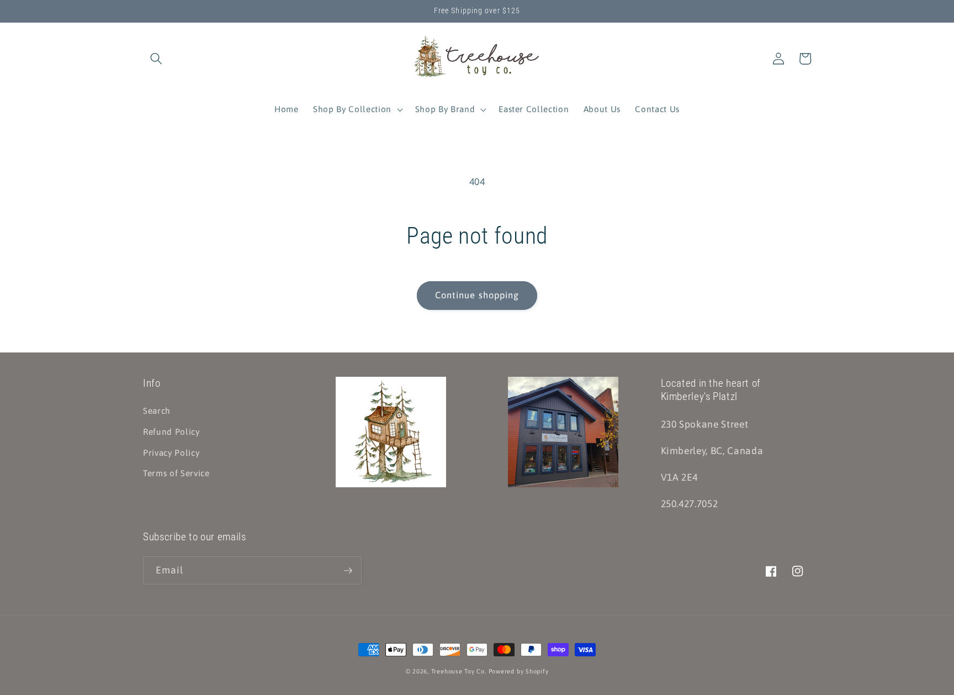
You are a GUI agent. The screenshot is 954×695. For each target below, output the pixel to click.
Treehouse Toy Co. (458, 671)
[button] (156, 58)
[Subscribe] (348, 570)
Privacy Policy (171, 452)
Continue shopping (477, 295)
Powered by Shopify (519, 671)
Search (157, 410)
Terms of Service (176, 473)
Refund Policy (171, 431)
